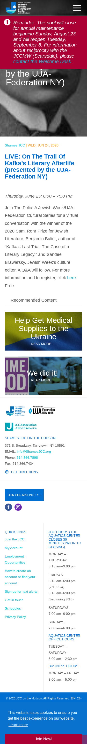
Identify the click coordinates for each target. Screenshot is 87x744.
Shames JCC (15, 145)
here (71, 277)
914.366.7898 (27, 457)
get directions (24, 472)
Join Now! (43, 739)
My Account (13, 548)
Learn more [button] (18, 725)
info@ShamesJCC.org (34, 451)
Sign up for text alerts (21, 591)
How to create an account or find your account (20, 577)
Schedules (13, 608)
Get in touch (14, 600)
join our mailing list (24, 495)
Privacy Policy (15, 617)
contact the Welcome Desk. (42, 61)
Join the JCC (14, 539)
